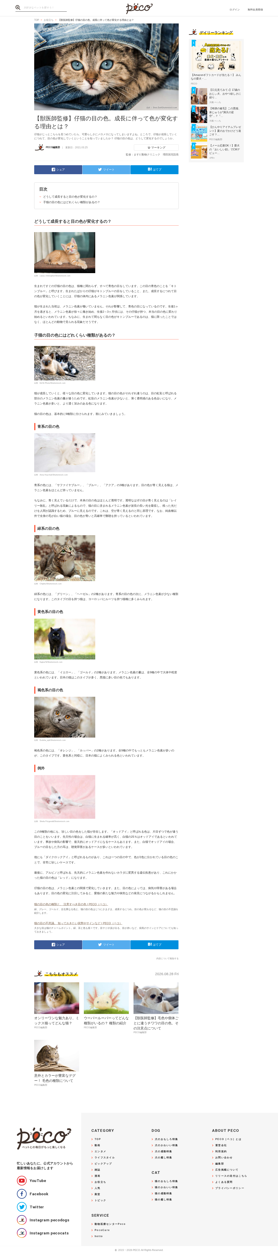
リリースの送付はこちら (231, 1176)
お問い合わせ (224, 1157)
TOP (98, 1139)
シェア (60, 169)
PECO (139, 8)
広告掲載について (227, 1170)
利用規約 (221, 1151)
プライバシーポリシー (229, 1188)
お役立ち (100, 1182)
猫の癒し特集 (163, 1199)
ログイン (235, 9)
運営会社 (221, 1145)
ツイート (109, 169)
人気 (98, 1188)
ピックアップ (103, 1163)
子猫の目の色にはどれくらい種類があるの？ (71, 202)
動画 (98, 1145)
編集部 (219, 1163)
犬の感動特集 (163, 1151)
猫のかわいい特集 (166, 1187)
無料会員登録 (255, 9)
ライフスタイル (105, 1157)
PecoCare (102, 1230)
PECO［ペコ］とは (228, 1139)
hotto (99, 1236)
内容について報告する (167, 958)
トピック (100, 1200)
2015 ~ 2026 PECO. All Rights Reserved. (139, 1250)
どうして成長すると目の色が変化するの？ (70, 196)
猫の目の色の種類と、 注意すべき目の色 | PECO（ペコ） (71, 904)
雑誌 (98, 1170)
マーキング (158, 147)
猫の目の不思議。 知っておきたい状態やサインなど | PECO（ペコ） (78, 923)
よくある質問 (224, 1182)
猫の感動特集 (163, 1193)
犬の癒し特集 (163, 1157)
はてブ (157, 169)
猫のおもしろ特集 (166, 1181)
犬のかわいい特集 (166, 1145)
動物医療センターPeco (110, 1224)
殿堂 (98, 1194)
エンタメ (100, 1151)
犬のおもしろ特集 (166, 1139)
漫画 (98, 1176)
